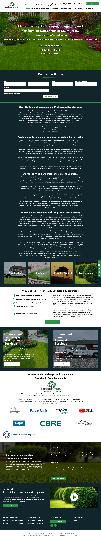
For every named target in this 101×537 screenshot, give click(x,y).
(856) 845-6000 (68, 4)
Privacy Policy (27, 533)
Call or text (70, 401)
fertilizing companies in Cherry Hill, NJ (37, 246)
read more (93, 455)
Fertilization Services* (81, 81)
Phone (30, 81)
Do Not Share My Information (38, 533)
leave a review (22, 468)
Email (53, 81)
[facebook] (51, 525)
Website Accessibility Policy (70, 533)
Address (6, 87)
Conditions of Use (48, 533)
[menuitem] (27, 9)
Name (6, 81)
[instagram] (55, 525)
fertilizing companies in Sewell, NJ (71, 253)
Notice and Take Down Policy (59, 533)
